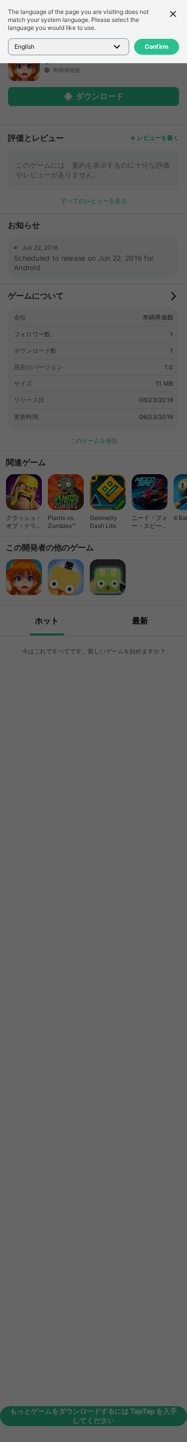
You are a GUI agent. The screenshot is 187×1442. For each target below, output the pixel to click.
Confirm (157, 46)
